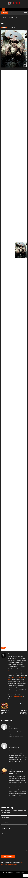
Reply (12, 724)
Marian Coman (19, 647)
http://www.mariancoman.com (15, 656)
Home (4, 17)
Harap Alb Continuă (18, 696)
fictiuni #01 (10, 647)
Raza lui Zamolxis (13, 12)
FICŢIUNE (11, 17)
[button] (24, 12)
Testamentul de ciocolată (14, 671)
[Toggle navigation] (3, 9)
